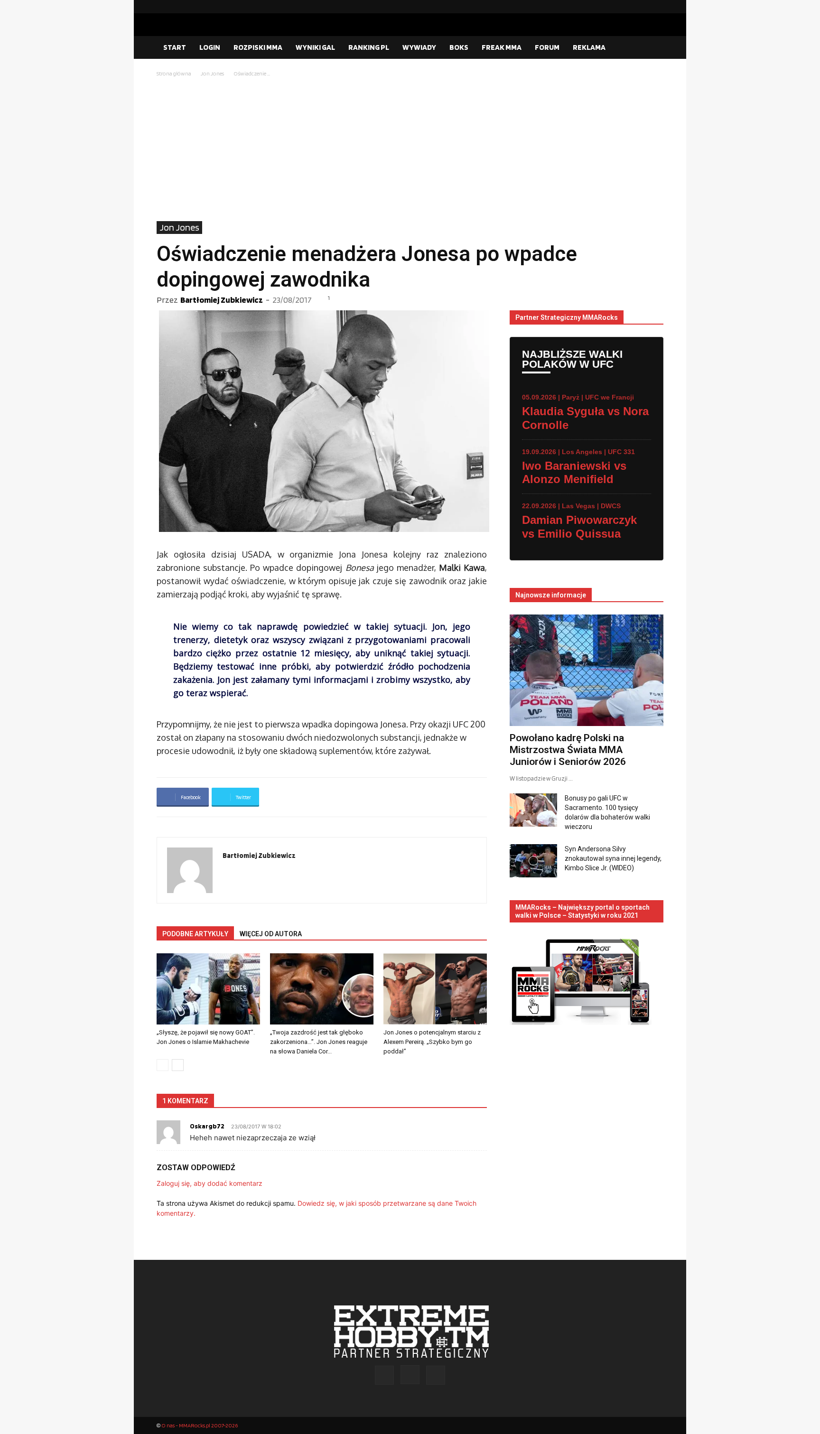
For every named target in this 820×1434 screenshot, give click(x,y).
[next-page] (178, 1065)
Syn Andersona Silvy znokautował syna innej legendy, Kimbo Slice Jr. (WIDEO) (613, 858)
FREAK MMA (502, 47)
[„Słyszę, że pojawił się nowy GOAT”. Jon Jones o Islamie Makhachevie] (208, 988)
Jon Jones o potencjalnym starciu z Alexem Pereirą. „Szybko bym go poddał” (432, 1042)
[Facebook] (626, 6)
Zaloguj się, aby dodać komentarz (209, 1183)
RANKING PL (368, 47)
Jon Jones (212, 73)
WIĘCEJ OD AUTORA (271, 934)
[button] (652, 48)
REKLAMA (589, 47)
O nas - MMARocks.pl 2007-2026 (199, 1425)
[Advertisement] (410, 150)
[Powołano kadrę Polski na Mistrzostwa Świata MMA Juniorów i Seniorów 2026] (586, 670)
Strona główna (174, 73)
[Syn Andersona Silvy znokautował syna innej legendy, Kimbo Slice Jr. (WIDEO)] (533, 860)
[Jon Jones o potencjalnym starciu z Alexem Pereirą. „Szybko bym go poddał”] (435, 988)
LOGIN (209, 47)
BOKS (458, 47)
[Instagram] (641, 6)
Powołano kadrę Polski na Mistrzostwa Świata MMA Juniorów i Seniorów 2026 (568, 749)
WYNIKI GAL (315, 47)
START (174, 47)
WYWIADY (419, 47)
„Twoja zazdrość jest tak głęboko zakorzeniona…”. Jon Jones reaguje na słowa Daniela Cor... (318, 1042)
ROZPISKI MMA (257, 47)
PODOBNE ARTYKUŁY (195, 934)
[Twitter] (656, 6)
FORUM (547, 47)
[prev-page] (162, 1065)
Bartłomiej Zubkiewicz (221, 300)
